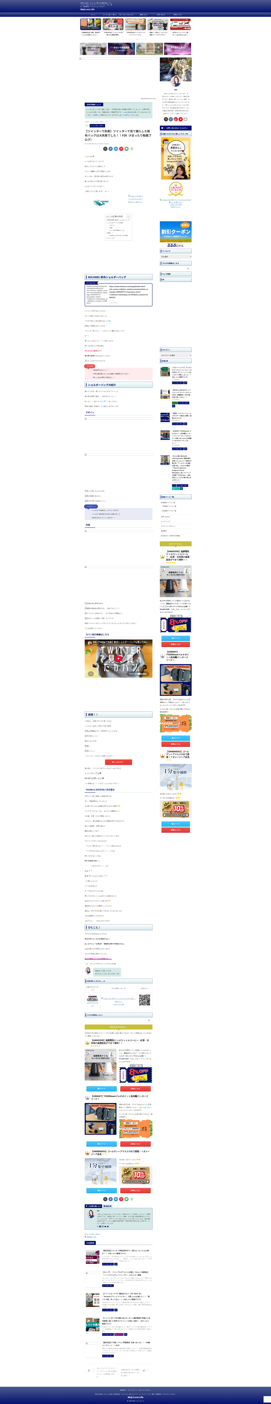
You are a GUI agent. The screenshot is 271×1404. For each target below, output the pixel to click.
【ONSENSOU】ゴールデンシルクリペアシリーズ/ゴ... (90, 34)
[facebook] (111, 149)
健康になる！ (144, 14)
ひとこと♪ (110, 238)
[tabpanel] (90, 27)
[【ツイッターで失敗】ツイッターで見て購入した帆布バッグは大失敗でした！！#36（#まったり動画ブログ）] (116, 149)
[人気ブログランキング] (92, 1000)
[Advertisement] (118, 257)
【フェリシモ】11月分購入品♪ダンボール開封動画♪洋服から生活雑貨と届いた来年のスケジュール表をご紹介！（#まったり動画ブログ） (126, 1321)
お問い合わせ (161, 14)
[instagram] (103, 1227)
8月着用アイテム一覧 (169, 511)
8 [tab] (141, 39)
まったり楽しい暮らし (110, 14)
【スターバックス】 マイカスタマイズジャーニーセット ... (158, 34)
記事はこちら (135, 1089)
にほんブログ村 (118, 1004)
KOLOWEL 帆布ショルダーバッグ (118, 220)
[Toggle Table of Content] (127, 217)
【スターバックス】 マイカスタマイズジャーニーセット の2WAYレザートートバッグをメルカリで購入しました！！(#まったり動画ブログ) (182, 372)
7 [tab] (139, 39)
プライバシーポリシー (168, 526)
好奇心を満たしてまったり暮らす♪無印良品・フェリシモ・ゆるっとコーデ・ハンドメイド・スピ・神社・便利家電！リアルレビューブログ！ (135, 1394)
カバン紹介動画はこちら (117, 230)
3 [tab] (131, 39)
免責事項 (164, 531)
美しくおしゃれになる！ (127, 14)
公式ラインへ (176, 207)
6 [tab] (137, 39)
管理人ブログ (178, 14)
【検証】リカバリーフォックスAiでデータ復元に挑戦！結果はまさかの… (181, 415)
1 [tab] (126, 39)
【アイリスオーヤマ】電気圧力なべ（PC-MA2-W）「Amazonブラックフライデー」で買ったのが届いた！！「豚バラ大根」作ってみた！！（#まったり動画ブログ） (126, 1296)
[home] (108, 1227)
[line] (126, 149)
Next (189, 26)
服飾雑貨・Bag (91, 1237)
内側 (111, 228)
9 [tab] (143, 39)
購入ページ (102, 1089)
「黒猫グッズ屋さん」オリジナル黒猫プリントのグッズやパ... (113, 34)
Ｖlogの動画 (127, 112)
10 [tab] (145, 39)
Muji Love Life (87, 9)
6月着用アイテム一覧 (168, 502)
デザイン (112, 225)
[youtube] (105, 1227)
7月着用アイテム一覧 (169, 506)
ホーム (93, 14)
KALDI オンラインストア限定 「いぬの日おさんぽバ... (135, 34)
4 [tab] (133, 39)
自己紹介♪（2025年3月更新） (171, 536)
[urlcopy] (132, 149)
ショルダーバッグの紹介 (115, 223)
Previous (82, 26)
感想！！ (110, 233)
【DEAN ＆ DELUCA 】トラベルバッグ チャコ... (180, 34)
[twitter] (105, 149)
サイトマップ (165, 521)
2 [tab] (129, 39)
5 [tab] (135, 39)
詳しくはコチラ (117, 762)
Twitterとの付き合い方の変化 (119, 235)
